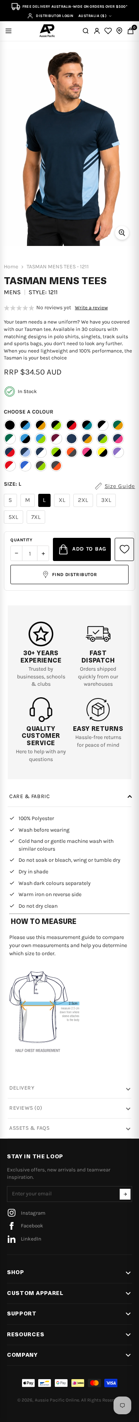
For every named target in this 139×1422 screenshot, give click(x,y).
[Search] (85, 31)
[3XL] (107, 506)
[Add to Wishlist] (124, 549)
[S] (11, 506)
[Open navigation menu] (8, 31)
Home (11, 267)
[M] (28, 506)
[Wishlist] (108, 31)
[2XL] (84, 506)
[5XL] (14, 523)
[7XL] (37, 523)
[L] (45, 506)
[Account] (97, 31)
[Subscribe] (125, 1194)
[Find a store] (119, 31)
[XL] (63, 506)
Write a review (91, 307)
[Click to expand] (122, 233)
